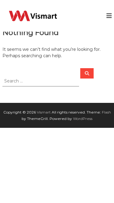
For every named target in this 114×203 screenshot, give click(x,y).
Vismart (44, 112)
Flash (106, 112)
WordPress (82, 118)
